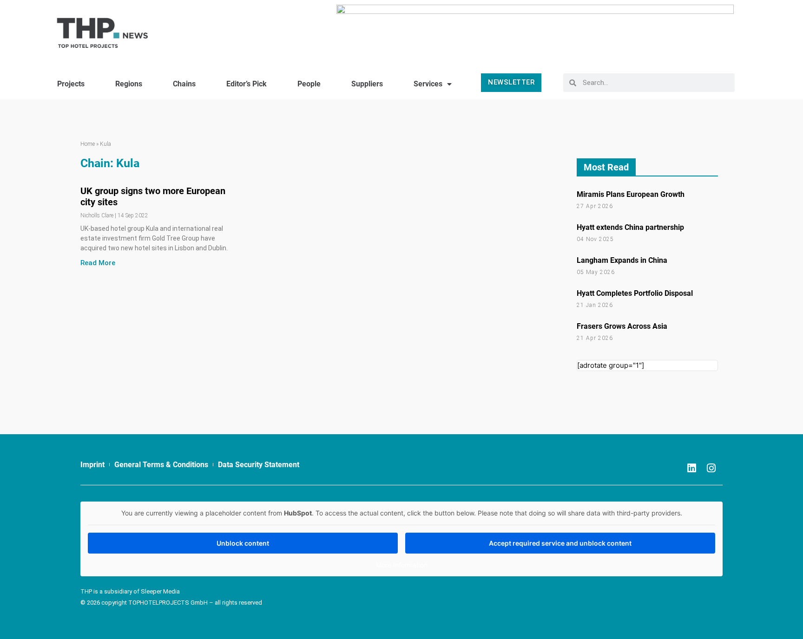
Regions (128, 83)
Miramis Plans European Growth (631, 194)
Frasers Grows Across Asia (622, 326)
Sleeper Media (160, 591)
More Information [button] (402, 565)
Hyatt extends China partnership (630, 227)
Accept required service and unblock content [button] (560, 543)
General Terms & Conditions (161, 464)
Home (87, 144)
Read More (97, 263)
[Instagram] (711, 468)
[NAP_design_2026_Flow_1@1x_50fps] (535, 29)
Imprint (92, 464)
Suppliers (367, 83)
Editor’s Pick (246, 83)
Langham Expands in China (622, 260)
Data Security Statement (258, 464)
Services (428, 83)
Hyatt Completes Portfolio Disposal (635, 293)
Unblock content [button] (243, 543)
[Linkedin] (691, 468)
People (309, 83)
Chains (184, 83)
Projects (71, 83)
